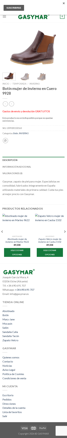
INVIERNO (34, 83)
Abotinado (8, 311)
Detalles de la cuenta (13, 407)
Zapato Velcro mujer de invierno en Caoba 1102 (49, 240)
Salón (5, 327)
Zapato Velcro (10, 340)
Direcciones (9, 403)
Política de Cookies (13, 373)
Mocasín (7, 323)
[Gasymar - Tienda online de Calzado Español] (33, 16)
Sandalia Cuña (10, 331)
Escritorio (7, 395)
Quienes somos (10, 357)
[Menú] (4, 16)
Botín (15, 133)
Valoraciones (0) (12, 173)
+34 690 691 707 (24, 289)
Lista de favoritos (12, 412)
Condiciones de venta (14, 378)
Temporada (19, 83)
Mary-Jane (8, 319)
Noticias (7, 365)
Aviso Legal (8, 369)
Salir (4, 416)
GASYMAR (43, 433)
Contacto (7, 361)
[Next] (59, 49)
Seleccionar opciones (17, 252)
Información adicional (16, 166)
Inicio (5, 83)
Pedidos (7, 399)
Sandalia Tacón (10, 335)
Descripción (9, 160)
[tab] (33, 160)
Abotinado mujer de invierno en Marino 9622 (17, 240)
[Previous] (8, 49)
